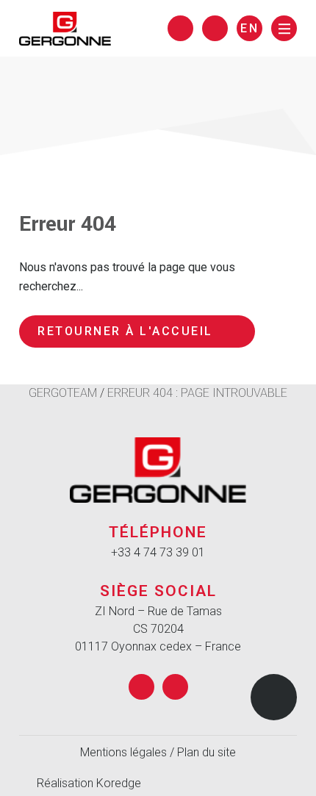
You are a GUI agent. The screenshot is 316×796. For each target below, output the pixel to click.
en (249, 28)
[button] (274, 697)
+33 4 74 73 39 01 (158, 552)
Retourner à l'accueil (125, 331)
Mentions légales (123, 752)
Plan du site (206, 752)
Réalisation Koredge (89, 783)
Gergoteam (63, 393)
